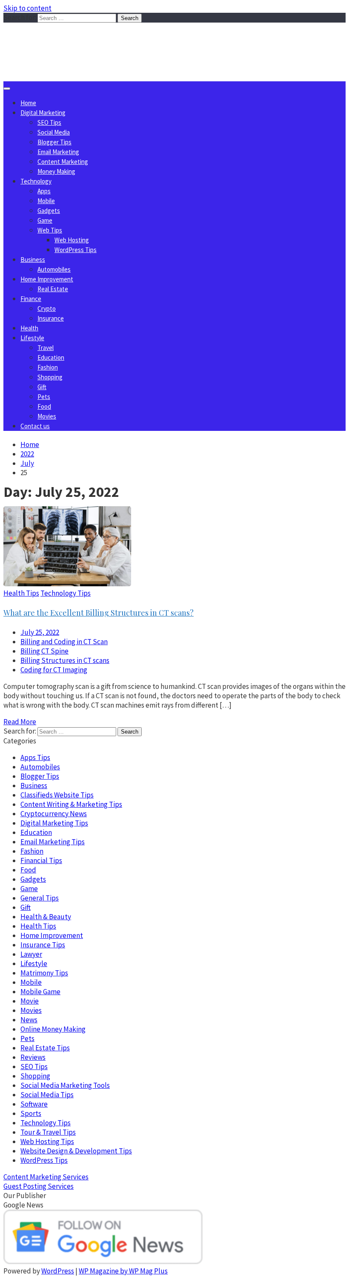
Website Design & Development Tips (76, 1151)
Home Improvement (46, 279)
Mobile (46, 201)
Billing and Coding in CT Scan (64, 641)
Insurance (50, 318)
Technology (35, 181)
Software (34, 1104)
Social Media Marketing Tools (65, 1085)
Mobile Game (40, 991)
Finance (30, 299)
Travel (45, 348)
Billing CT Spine (44, 651)
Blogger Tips (54, 142)
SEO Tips (49, 122)
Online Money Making (53, 1029)
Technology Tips (65, 593)
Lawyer (31, 954)
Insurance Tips (42, 944)
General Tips (39, 898)
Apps (44, 191)
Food (44, 406)
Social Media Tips (47, 1094)
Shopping (50, 377)
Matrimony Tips (44, 973)
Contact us (35, 426)
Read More (19, 721)
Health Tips (21, 593)
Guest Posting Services (38, 1186)
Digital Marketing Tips (54, 823)
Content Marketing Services (46, 1176)
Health (29, 328)
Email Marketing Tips (52, 841)
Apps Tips (35, 757)
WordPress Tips (75, 250)
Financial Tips (41, 860)
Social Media (53, 132)
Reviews (33, 1057)
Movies (46, 416)
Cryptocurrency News (53, 813)
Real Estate (52, 289)
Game (44, 220)
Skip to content (27, 8)
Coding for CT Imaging (53, 669)
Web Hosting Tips (47, 1141)
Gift (41, 387)
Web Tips (49, 230)
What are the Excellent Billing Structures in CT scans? (98, 613)
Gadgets (48, 210)
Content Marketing (62, 162)
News (28, 1019)
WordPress (57, 1271)
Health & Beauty (45, 916)
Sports (30, 1113)
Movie (29, 1001)
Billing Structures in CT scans (64, 660)
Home (28, 103)
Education (50, 357)
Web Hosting (71, 240)
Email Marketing (58, 152)
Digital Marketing (43, 113)
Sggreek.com (66, 39)
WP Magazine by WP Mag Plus (123, 1271)
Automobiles (54, 269)
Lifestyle (32, 338)
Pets (43, 397)
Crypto (46, 308)
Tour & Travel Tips (48, 1132)
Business (32, 259)
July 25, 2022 (39, 632)
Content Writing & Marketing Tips (71, 804)
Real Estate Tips (45, 1047)
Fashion (47, 367)
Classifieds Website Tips (57, 795)
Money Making (56, 171)
